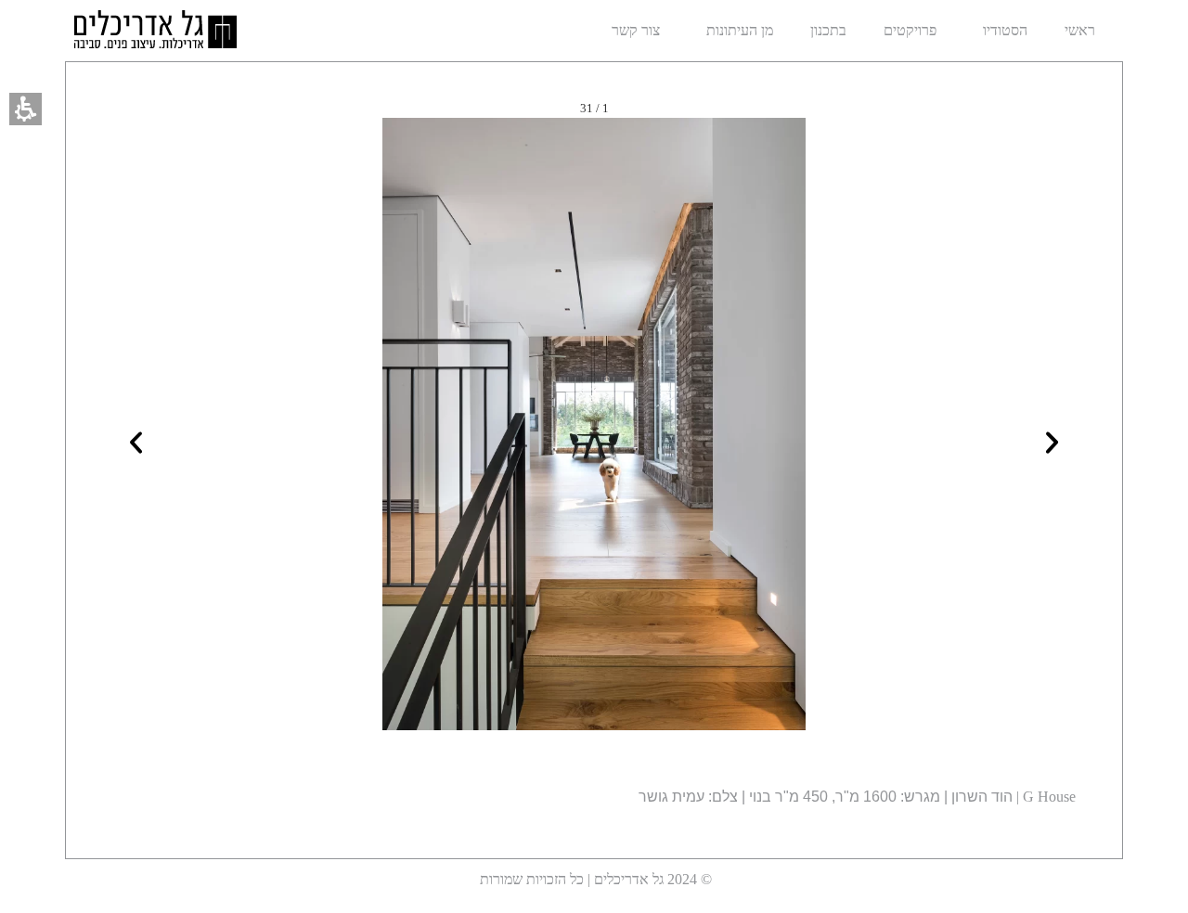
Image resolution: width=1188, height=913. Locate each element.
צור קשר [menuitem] (636, 30)
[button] (25, 109)
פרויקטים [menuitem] (910, 30)
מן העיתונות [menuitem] (739, 30)
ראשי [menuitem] (1080, 30)
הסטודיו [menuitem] (1005, 30)
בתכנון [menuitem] (828, 30)
